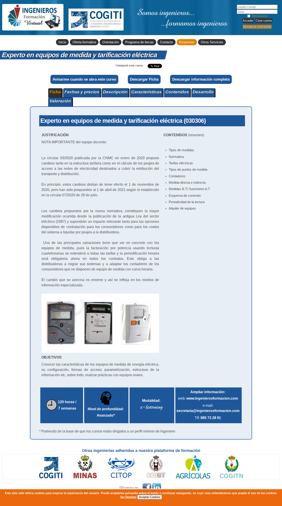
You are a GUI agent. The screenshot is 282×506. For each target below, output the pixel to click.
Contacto (166, 42)
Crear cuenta (264, 20)
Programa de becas (139, 42)
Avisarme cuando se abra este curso (84, 79)
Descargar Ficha (144, 79)
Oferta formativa (84, 42)
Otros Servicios (212, 42)
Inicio (62, 42)
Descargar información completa (201, 79)
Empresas (186, 42)
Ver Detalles (128, 497)
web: (208, 398)
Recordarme (260, 16)
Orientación (110, 42)
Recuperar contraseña (257, 26)
